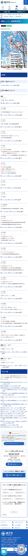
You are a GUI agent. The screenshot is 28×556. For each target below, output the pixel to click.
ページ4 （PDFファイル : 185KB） (11, 126)
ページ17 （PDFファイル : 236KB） (11, 298)
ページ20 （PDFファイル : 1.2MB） (11, 340)
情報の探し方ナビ (21, 11)
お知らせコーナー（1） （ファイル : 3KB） (12, 407)
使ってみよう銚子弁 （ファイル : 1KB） (11, 413)
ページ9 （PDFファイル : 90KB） (10, 199)
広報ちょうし (21, 14)
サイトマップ (3, 522)
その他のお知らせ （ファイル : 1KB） (11, 426)
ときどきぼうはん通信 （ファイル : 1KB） (12, 415)
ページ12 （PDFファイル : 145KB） (11, 227)
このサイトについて (19, 522)
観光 (9, 9)
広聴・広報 (14, 14)
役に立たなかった (20, 492)
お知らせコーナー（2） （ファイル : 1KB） (12, 409)
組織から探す (7, 11)
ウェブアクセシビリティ (6, 527)
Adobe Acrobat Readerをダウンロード (14, 443)
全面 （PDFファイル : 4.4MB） (9, 85)
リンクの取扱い (18, 524)
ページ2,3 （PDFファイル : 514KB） (11, 115)
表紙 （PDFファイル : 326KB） (10, 103)
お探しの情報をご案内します (15, 475)
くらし (2, 9)
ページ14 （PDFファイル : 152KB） (11, 257)
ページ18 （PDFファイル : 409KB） (11, 312)
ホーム (5, 14)
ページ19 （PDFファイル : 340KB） (11, 326)
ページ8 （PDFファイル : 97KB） (10, 187)
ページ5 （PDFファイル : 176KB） (11, 140)
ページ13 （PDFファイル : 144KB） (11, 243)
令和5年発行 (6, 16)
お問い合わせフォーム (15, 464)
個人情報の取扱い (4, 524)
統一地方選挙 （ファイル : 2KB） (10, 385)
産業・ (17, 9)
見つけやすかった (7, 498)
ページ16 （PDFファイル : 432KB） (11, 286)
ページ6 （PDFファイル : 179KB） (11, 158)
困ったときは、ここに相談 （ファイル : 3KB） (13, 411)
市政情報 (25, 9)
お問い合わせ (17, 527)
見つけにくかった (20, 498)
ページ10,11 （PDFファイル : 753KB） (12, 211)
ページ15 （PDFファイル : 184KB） (11, 272)
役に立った (6, 492)
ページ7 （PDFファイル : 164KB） (11, 175)
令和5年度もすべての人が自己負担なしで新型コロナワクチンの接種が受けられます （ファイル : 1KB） (14, 388)
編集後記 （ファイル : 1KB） (9, 425)
